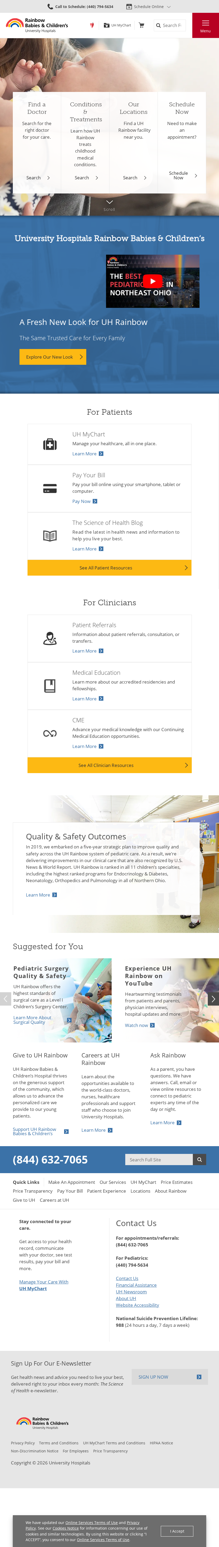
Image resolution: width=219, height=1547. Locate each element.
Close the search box (189, 25)
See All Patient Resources (106, 568)
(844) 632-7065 (50, 1159)
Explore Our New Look (49, 357)
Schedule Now (178, 175)
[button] (213, 999)
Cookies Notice (66, 1528)
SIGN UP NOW (153, 1377)
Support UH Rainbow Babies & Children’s (34, 1131)
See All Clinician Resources (106, 765)
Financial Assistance (136, 1285)
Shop (141, 25)
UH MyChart (121, 25)
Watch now (136, 1025)
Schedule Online (149, 6)
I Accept (177, 1531)
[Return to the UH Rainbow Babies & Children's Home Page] (37, 25)
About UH (126, 1298)
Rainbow (92, 25)
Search (33, 178)
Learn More (84, 454)
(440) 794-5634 (132, 1265)
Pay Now (81, 501)
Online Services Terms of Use (91, 1522)
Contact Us (127, 1278)
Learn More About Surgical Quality (32, 1019)
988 (120, 1325)
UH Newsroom (131, 1292)
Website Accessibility (137, 1305)
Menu (205, 30)
